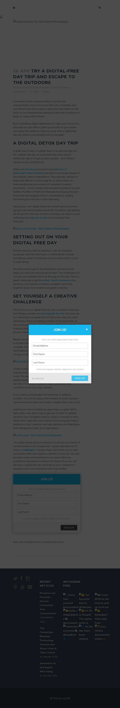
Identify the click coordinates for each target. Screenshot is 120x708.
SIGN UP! (80, 378)
